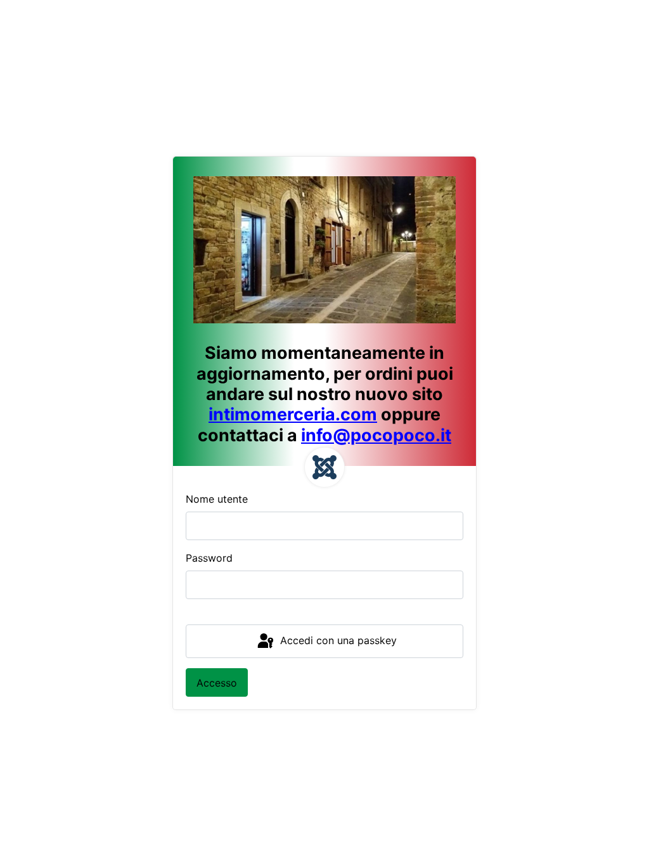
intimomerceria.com (293, 414)
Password (209, 558)
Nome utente (217, 499)
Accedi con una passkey (337, 640)
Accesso (216, 682)
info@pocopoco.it (376, 435)
